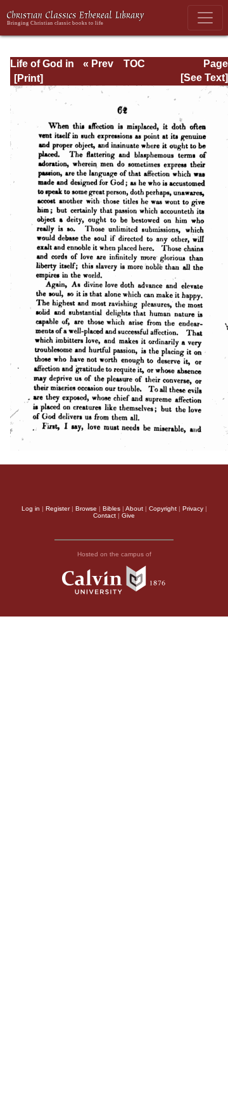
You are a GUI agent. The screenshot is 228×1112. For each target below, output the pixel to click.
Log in (31, 508)
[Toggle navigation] (205, 17)
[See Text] (204, 77)
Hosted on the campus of (114, 554)
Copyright (163, 508)
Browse (86, 508)
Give (128, 515)
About (134, 508)
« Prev (98, 63)
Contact (104, 515)
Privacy (192, 508)
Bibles (111, 508)
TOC (134, 63)
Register (58, 508)
